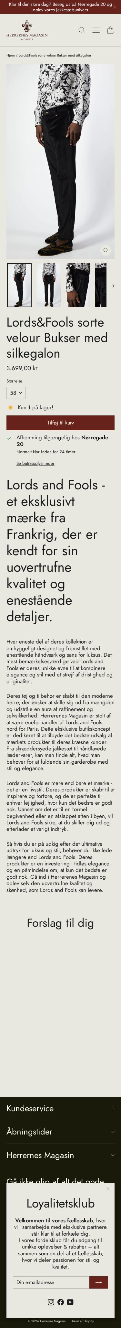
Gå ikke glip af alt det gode (55, 1181)
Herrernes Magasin (40, 1155)
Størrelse (14, 380)
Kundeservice (30, 1108)
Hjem (10, 55)
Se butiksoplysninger (35, 463)
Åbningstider (29, 1131)
